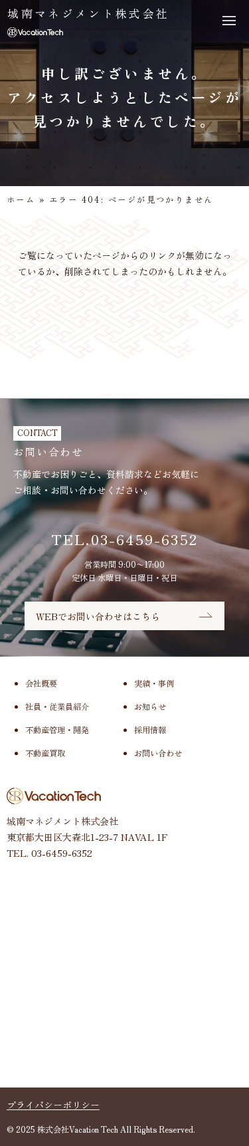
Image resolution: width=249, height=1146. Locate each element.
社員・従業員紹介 (57, 707)
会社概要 (41, 683)
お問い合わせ (158, 753)
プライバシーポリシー (53, 1104)
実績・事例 (154, 683)
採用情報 (150, 730)
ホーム (21, 199)
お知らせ (150, 707)
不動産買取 (45, 753)
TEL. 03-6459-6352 (49, 853)
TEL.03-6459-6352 (124, 539)
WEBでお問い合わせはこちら (98, 616)
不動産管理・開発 (57, 730)
